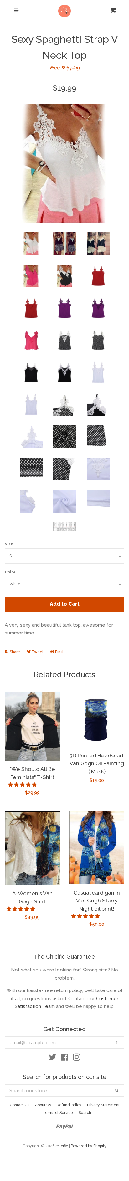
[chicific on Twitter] (52, 1058)
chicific (61, 1146)
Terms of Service (58, 1112)
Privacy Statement (103, 1105)
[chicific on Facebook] (65, 1058)
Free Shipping (65, 68)
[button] (23, 784)
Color (10, 572)
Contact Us (19, 1105)
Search (85, 1112)
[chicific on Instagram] (76, 1058)
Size (9, 544)
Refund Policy (69, 1105)
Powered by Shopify (88, 1146)
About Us (43, 1105)
